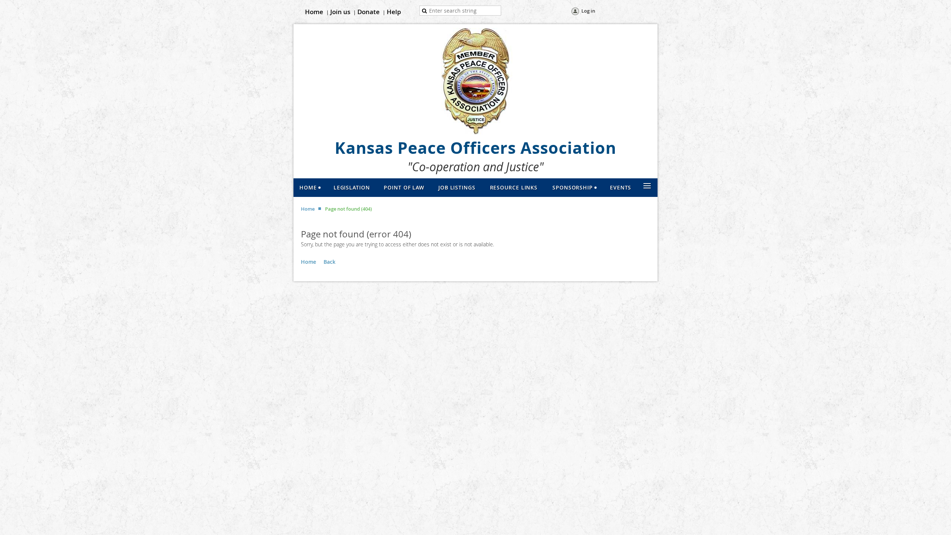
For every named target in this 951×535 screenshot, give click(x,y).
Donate (368, 11)
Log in (588, 10)
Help (394, 11)
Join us (340, 11)
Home (314, 11)
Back (329, 261)
